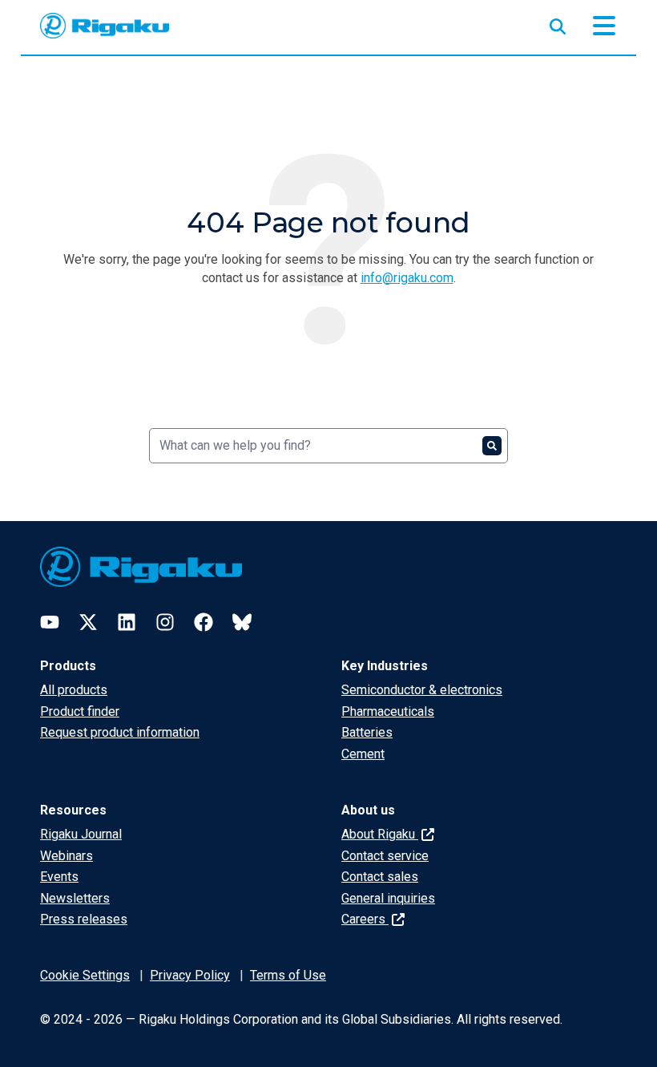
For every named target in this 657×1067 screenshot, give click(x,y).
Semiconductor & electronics (421, 689)
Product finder (79, 711)
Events (59, 876)
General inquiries (388, 898)
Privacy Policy (190, 975)
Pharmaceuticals (387, 711)
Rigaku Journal (81, 834)
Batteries (367, 732)
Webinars (66, 855)
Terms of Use (288, 975)
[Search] (492, 445)
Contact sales (379, 876)
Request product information (120, 732)
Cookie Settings (85, 975)
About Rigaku (379, 834)
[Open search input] (558, 23)
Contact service (385, 855)
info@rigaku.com (407, 277)
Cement (363, 754)
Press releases (83, 919)
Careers (365, 919)
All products (73, 689)
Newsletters (75, 898)
